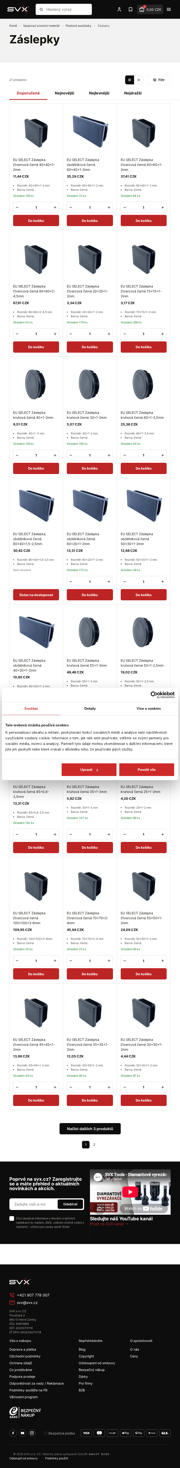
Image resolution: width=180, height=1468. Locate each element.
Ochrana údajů (20, 1363)
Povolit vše (147, 770)
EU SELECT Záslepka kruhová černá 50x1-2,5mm (142, 662)
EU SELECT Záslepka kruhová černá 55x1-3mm (87, 662)
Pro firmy (86, 1383)
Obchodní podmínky (25, 1356)
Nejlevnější (99, 93)
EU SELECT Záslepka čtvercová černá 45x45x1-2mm (34, 1044)
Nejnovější (64, 93)
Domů (13, 25)
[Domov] (44, 1281)
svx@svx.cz (27, 1302)
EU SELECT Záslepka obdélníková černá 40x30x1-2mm (29, 665)
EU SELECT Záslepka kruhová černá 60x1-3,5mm (142, 415)
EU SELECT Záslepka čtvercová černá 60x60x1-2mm (141, 165)
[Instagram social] (32, 1433)
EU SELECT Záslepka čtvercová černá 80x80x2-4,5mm (34, 291)
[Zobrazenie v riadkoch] (138, 79)
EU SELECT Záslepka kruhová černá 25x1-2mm (140, 789)
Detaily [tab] (90, 708)
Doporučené (28, 93)
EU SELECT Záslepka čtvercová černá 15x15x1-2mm (141, 291)
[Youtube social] (22, 1433)
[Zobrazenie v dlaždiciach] (129, 79)
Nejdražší (133, 93)
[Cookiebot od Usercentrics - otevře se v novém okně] (154, 694)
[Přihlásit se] (119, 9)
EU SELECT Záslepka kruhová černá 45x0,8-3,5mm (31, 792)
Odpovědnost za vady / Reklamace (36, 1383)
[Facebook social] (13, 1433)
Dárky (83, 1376)
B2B (82, 1390)
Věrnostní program (23, 1397)
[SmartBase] (99, 1454)
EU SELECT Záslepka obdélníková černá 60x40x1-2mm (83, 165)
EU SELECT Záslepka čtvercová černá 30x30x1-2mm (141, 1044)
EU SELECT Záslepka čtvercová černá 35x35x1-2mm (88, 1044)
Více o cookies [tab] (149, 708)
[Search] (41, 9)
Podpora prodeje (22, 1376)
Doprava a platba (22, 1349)
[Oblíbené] (130, 9)
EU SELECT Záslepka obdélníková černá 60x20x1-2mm (83, 539)
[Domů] (18, 9)
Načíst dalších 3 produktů (90, 1128)
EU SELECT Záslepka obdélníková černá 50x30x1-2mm (137, 539)
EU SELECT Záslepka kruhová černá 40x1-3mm (33, 415)
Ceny (134, 1356)
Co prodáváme (20, 1370)
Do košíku (36, 221)
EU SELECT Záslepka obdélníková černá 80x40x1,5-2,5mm (29, 539)
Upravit (86, 770)
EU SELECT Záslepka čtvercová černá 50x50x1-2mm (141, 918)
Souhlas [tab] (31, 708)
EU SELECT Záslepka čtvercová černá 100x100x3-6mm (29, 918)
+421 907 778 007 (33, 1295)
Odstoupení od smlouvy (97, 1363)
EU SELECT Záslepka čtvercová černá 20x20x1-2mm (87, 291)
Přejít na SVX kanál (107, 1223)
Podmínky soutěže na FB (28, 1390)
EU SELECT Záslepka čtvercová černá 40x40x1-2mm (34, 165)
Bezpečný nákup (92, 1370)
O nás (134, 1349)
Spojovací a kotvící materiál (41, 25)
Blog (82, 1349)
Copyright (86, 1356)
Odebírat (70, 1204)
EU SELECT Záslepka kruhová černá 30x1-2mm (87, 415)
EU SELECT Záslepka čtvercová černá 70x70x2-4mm (87, 918)
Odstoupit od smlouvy (23, 1458)
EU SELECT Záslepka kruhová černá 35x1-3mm (87, 789)
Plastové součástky (79, 25)
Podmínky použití (56, 1458)
